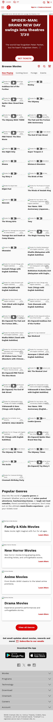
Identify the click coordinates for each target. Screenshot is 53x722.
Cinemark (6, 696)
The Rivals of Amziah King (39, 190)
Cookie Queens (34, 421)
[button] (44, 2)
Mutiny (31, 85)
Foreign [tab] (34, 73)
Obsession (6, 251)
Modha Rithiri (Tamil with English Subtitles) (13, 338)
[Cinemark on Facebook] (18, 665)
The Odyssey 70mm (36, 452)
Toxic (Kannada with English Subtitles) (37, 305)
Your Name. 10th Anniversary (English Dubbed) (37, 407)
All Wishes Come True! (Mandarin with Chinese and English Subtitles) (12, 357)
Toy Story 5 (7, 176)
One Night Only (8, 152)
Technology (7, 684)
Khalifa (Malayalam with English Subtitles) (39, 253)
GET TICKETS (24, 58)
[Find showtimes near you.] (38, 66)
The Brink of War (35, 176)
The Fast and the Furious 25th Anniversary (39, 121)
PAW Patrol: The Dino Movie (11, 138)
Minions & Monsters (36, 164)
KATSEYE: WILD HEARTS (12, 423)
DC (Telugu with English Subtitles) (12, 438)
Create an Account (44, 7)
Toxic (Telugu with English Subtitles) (36, 288)
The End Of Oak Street (38, 135)
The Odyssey (33, 102)
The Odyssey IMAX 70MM (13, 120)
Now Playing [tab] (7, 73)
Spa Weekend (34, 336)
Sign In (33, 7)
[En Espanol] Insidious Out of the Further (39, 322)
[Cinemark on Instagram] (34, 665)
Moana (5, 164)
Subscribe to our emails (32, 641)
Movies (5, 673)
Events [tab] (43, 73)
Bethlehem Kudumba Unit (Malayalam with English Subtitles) (39, 272)
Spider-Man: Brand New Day (12, 104)
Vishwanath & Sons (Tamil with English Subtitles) (39, 390)
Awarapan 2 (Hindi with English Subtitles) (38, 355)
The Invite (6, 464)
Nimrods (5, 203)
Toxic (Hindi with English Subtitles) (13, 305)
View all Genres (27, 627)
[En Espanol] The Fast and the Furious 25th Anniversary (13, 322)
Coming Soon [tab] (22, 73)
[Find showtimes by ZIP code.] (44, 66)
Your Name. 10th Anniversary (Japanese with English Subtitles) (38, 207)
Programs (7, 679)
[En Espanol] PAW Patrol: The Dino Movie (13, 374)
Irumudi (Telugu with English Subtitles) (11, 270)
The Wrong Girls (9, 221)
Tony (30, 221)
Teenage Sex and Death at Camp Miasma (13, 236)
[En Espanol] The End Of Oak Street (13, 390)
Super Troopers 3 (35, 152)
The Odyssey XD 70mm (12, 452)
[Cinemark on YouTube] (29, 665)
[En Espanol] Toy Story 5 (38, 466)
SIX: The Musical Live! (37, 371)
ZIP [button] (18, 2)
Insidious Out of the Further (10, 87)
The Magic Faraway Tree (38, 235)
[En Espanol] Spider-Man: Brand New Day (39, 438)
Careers (6, 701)
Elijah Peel (6, 189)
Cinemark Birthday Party (13, 480)
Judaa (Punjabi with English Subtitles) (11, 288)
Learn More (43, 535)
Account (6, 707)
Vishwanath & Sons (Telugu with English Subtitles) (11, 407)
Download (7, 690)
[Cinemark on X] (23, 665)
